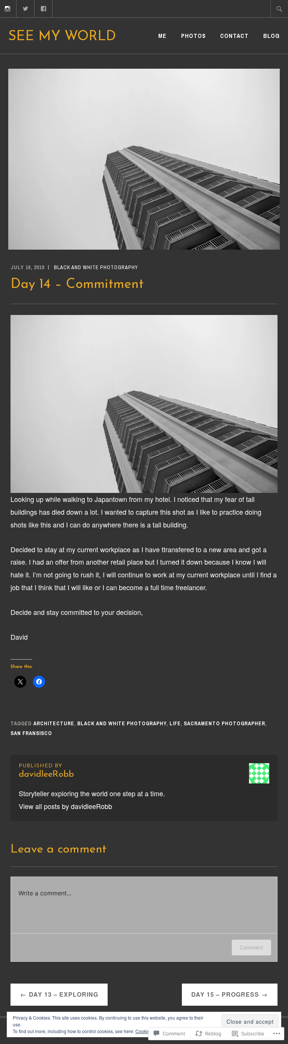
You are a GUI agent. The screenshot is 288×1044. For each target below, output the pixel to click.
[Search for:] (279, 8)
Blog (271, 36)
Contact (234, 36)
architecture (53, 723)
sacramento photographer (224, 723)
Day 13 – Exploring (63, 994)
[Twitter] (25, 7)
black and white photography (96, 267)
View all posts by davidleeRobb (65, 806)
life (175, 723)
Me (162, 36)
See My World (62, 37)
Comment (251, 947)
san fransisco (31, 733)
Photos (193, 36)
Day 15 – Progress (225, 994)
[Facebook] (43, 7)
